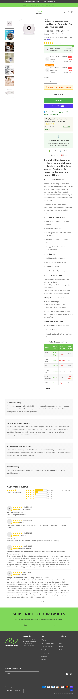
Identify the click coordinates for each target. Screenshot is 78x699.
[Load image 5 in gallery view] (9, 70)
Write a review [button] (64, 490)
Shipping (46, 34)
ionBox (61, 640)
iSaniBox (61, 649)
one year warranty (15, 406)
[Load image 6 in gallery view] (9, 81)
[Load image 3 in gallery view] (9, 47)
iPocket (61, 646)
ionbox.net (60, 693)
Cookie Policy (45, 653)
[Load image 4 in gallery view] (9, 58)
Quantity (46, 77)
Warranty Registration (47, 643)
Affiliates (43, 659)
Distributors (44, 663)
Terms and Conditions (47, 646)
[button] (6, 12)
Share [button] (48, 388)
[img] (18, 507)
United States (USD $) (13, 691)
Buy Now (58, 100)
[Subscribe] (54, 625)
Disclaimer (44, 656)
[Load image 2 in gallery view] (9, 35)
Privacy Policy (45, 649)
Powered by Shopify (68, 693)
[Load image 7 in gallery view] (9, 93)
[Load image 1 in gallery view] (9, 23)
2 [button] (36, 601)
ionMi (60, 643)
